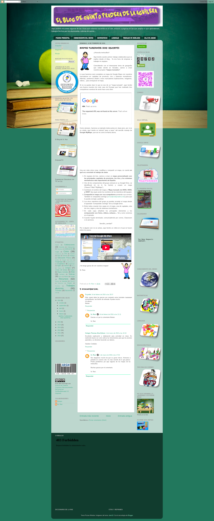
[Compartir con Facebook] (112, 284)
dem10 (111, 515)
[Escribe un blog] (108, 284)
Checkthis (61, 247)
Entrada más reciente (89, 416)
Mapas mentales (62, 272)
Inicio (108, 416)
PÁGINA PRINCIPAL (63, 38)
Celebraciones (69, 245)
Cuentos (72, 253)
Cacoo (57, 244)
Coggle (57, 251)
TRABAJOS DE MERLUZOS (131, 38)
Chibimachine (71, 247)
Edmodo (65, 255)
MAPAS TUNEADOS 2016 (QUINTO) (65, 317)
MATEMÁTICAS (102, 38)
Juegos (60, 268)
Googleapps (59, 262)
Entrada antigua (125, 416)
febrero (61, 314)
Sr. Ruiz (93, 314)
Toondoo (57, 286)
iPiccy (73, 265)
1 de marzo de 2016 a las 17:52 (109, 355)
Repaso (57, 281)
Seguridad (64, 281)
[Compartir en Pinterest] (114, 284)
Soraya (59, 401)
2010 (59, 336)
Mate (73, 272)
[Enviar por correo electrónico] (106, 284)
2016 (59, 300)
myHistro (62, 274)
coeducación (68, 249)
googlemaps (71, 263)
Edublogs (72, 255)
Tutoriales (58, 290)
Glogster (64, 260)
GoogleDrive (61, 264)
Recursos (63, 279)
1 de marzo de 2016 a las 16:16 (116, 333)
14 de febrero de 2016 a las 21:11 (110, 314)
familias (57, 260)
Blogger (130, 515)
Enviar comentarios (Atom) (97, 420)
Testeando (60, 283)
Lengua (68, 268)
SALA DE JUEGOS (150, 38)
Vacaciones (68, 290)
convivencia (58, 253)
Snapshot (58, 46)
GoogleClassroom (70, 261)
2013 (59, 327)
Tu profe (88, 294)
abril (60, 308)
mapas (72, 270)
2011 (59, 333)
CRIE (65, 253)
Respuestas (91, 310)
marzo (61, 311)
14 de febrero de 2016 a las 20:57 (102, 294)
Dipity (58, 255)
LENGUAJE (115, 38)
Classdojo (59, 249)
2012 (59, 330)
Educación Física (64, 258)
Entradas (61, 189)
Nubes (60, 276)
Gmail (71, 260)
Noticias (72, 274)
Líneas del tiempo (61, 270)
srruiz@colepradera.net (116, 197)
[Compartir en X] (110, 284)
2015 (59, 322)
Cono (66, 251)
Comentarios (62, 193)
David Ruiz (141, 46)
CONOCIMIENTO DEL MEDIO (83, 38)
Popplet (73, 276)
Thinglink (69, 283)
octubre (61, 303)
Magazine (58, 50)
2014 (59, 325)
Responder (88, 306)
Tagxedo (72, 281)
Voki (56, 292)
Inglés (59, 265)
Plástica (66, 276)
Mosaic (57, 53)
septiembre (63, 305)
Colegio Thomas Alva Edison (95, 333)
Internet (66, 265)
